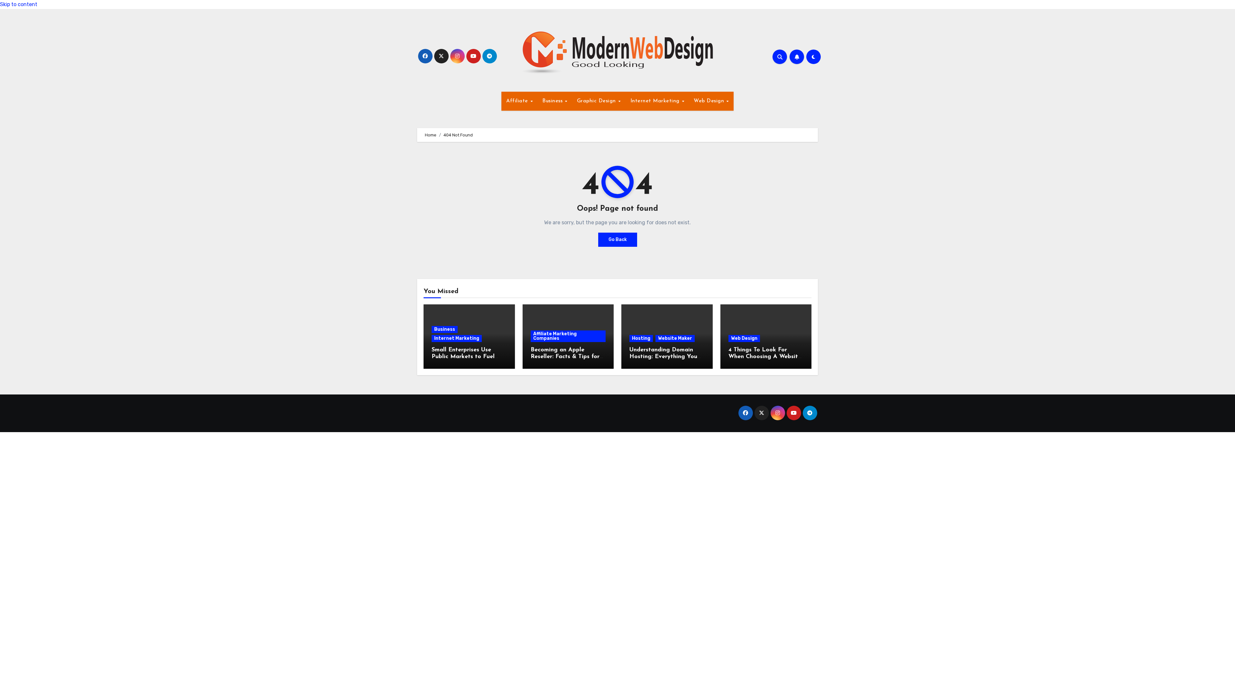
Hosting (641, 338)
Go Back (617, 239)
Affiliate (518, 101)
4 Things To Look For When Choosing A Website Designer (764, 357)
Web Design (710, 101)
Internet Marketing (656, 101)
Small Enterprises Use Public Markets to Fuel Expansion (463, 357)
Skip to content (18, 4)
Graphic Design (597, 101)
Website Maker (675, 338)
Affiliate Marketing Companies (555, 336)
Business (553, 101)
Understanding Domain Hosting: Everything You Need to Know (663, 357)
